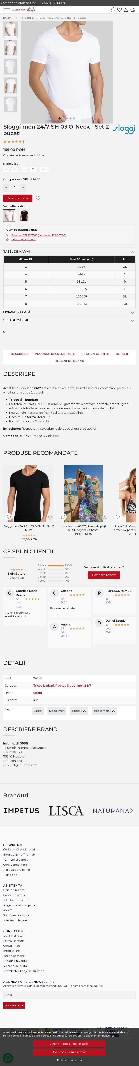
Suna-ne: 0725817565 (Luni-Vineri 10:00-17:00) (38, 235)
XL (33, 169)
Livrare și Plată (16, 312)
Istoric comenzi (14, 956)
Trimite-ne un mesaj (23, 239)
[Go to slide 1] (59, 118)
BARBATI (8, 17)
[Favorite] (119, 9)
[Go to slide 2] (63, 118)
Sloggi (38, 693)
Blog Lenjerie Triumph (19, 854)
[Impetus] (21, 817)
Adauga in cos (18, 198)
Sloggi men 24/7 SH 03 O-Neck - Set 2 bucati (29, 528)
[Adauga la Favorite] (39, 198)
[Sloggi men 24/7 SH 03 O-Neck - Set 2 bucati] (9, 215)
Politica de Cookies (17, 869)
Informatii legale (15, 920)
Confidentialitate (15, 864)
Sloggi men (57, 710)
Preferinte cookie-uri (69, 1060)
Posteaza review (104, 575)
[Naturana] (111, 817)
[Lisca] (66, 817)
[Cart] (132, 9)
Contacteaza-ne (14, 895)
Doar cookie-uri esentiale (70, 1052)
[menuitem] (10, 29)
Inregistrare (11, 950)
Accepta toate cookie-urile (69, 1044)
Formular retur (13, 940)
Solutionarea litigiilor (18, 915)
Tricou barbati (26, 17)
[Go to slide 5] (74, 118)
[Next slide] (131, 504)
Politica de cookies (14, 1035)
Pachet (60, 685)
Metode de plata (15, 966)
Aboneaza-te (14, 1005)
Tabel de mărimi (16, 251)
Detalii (122, 354)
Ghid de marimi (14, 890)
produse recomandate (55, 354)
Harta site (10, 874)
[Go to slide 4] (70, 118)
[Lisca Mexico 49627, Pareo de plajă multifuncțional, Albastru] (83, 493)
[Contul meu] (126, 9)
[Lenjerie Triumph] (23, 9)
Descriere (19, 354)
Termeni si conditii (16, 859)
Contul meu (11, 945)
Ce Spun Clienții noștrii (19, 849)
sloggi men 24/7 (104, 710)
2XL (44, 169)
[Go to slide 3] (67, 118)
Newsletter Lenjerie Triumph (23, 971)
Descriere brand (69, 361)
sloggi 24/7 (79, 710)
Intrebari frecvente (16, 900)
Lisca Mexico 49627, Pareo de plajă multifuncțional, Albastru (83, 528)
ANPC (7, 910)
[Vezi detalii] (8, 517)
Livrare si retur (13, 935)
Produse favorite (15, 961)
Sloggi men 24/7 (79, 685)
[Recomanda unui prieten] (5, 332)
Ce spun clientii (95, 354)
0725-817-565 (39, 3)
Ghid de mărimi (15, 320)
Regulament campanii (19, 905)
